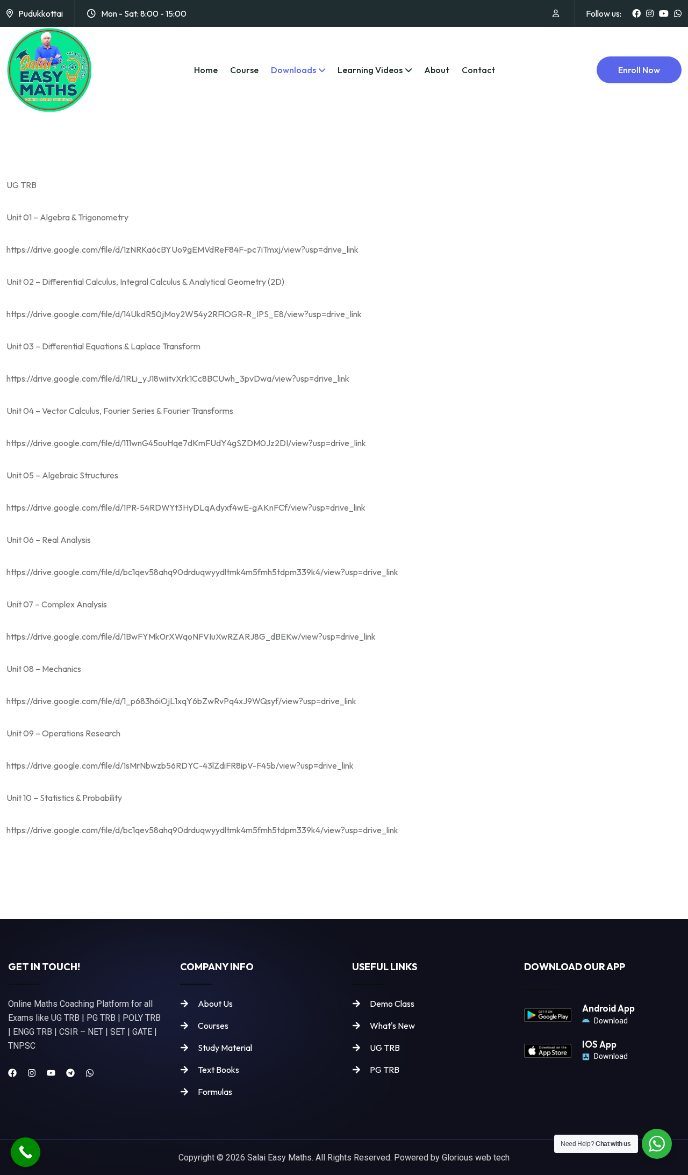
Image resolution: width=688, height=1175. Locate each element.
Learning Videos (370, 70)
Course (244, 70)
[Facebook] (12, 1073)
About (436, 70)
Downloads (293, 70)
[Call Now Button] (25, 1152)
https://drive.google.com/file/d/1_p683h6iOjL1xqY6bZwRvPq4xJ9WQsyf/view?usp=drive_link (181, 701)
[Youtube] (51, 1073)
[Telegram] (70, 1073)
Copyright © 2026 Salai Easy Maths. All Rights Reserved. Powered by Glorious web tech (344, 1157)
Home (206, 70)
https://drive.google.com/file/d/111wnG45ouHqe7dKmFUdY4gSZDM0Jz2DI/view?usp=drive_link (186, 443)
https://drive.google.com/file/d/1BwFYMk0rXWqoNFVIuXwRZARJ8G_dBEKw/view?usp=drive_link (191, 636)
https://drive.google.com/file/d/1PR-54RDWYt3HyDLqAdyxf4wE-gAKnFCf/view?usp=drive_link (186, 507)
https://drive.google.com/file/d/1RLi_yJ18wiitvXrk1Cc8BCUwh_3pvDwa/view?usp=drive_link (177, 378)
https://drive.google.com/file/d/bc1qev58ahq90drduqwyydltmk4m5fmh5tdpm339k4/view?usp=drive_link (202, 572)
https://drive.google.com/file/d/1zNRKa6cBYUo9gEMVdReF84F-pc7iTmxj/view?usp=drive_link (182, 249)
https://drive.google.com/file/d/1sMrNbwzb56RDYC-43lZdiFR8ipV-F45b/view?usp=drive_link (180, 765)
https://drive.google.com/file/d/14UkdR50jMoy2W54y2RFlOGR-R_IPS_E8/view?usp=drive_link (184, 314)
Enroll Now (639, 70)
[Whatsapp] (89, 1073)
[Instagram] (31, 1073)
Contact (478, 70)
